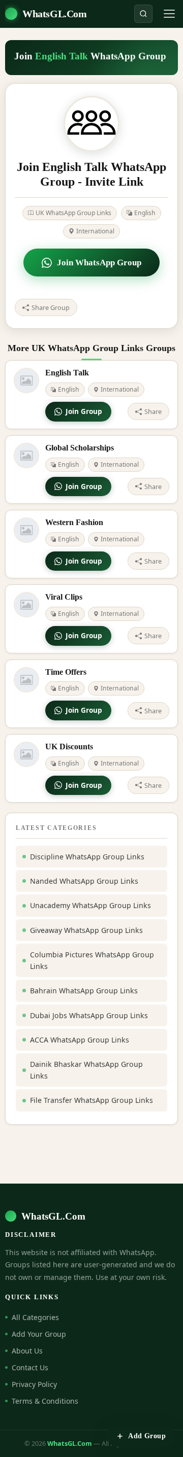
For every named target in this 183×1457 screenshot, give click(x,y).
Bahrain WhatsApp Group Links (84, 990)
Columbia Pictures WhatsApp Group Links (92, 960)
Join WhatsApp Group (99, 262)
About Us (27, 1351)
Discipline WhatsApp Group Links (87, 856)
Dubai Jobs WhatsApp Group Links (89, 1015)
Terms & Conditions (45, 1401)
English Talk (67, 372)
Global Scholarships (79, 447)
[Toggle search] (143, 14)
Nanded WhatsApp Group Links (84, 881)
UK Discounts (69, 746)
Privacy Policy (34, 1384)
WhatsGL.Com (54, 13)
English (68, 389)
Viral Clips (63, 597)
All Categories (35, 1317)
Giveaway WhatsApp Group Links (86, 930)
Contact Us (30, 1367)
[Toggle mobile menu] (169, 14)
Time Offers (65, 672)
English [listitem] (145, 213)
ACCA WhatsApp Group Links (79, 1040)
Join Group (84, 411)
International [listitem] (95, 231)
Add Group (147, 1436)
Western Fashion (74, 522)
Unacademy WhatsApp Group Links (90, 905)
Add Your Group (39, 1334)
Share (153, 411)
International (120, 389)
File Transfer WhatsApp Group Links (91, 1100)
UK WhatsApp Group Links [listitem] (73, 213)
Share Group (51, 307)
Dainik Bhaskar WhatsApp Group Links (86, 1070)
